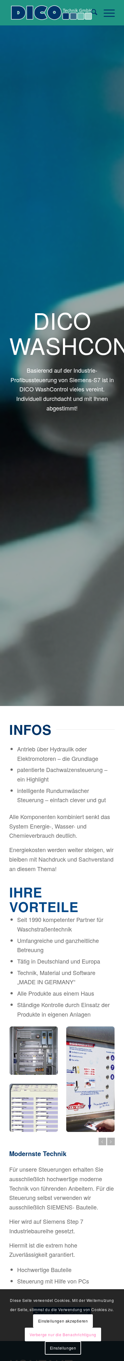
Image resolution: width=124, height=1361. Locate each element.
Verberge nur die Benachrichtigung (63, 1334)
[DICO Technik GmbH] (51, 12)
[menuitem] (91, 12)
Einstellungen (63, 1348)
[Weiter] (111, 1141)
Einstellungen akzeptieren (63, 1321)
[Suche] (91, 12)
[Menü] (106, 12)
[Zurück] (102, 1141)
